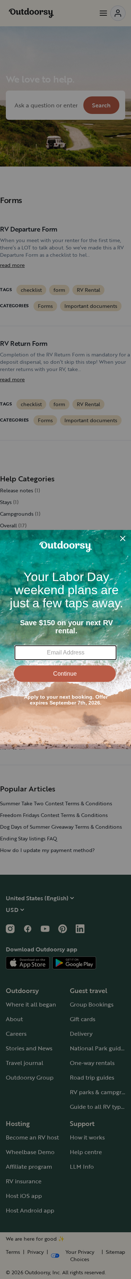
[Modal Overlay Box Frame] (65, 639)
